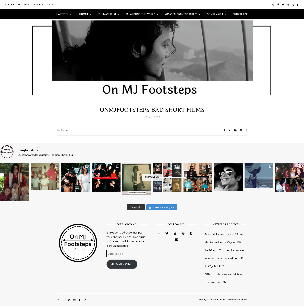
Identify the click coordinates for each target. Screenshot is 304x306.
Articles (38, 4)
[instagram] (273, 4)
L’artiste (62, 14)
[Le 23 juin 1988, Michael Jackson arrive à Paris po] (259, 175)
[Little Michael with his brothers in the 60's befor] (45, 176)
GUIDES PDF (240, 14)
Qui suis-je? (24, 4)
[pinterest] (288, 4)
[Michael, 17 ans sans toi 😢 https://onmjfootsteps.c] (228, 177)
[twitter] (283, 4)
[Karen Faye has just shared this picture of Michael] (136, 179)
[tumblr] (293, 4)
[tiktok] (298, 4)
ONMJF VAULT (215, 14)
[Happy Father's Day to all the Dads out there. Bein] (289, 177)
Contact (51, 4)
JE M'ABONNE (121, 264)
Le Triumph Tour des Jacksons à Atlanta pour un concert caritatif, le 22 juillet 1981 (224, 258)
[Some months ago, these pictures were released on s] (106, 177)
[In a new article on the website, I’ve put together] (167, 177)
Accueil (9, 4)
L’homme (83, 14)
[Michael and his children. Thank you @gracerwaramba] (14, 182)
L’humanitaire (107, 14)
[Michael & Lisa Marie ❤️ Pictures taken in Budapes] (75, 177)
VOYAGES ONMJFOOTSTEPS (181, 14)
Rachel (64, 130)
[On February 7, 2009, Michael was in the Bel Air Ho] (197, 177)
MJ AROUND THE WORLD (140, 14)
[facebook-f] (278, 4)
